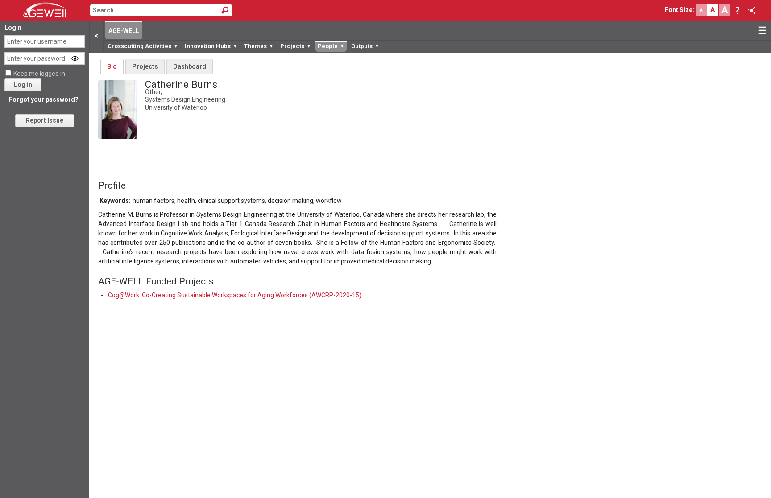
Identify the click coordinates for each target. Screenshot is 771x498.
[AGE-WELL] (44, 9)
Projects (145, 66)
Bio (112, 66)
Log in (23, 84)
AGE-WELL (123, 30)
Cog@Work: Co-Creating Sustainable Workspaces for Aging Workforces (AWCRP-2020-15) (234, 295)
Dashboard (189, 66)
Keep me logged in (39, 73)
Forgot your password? (44, 99)
